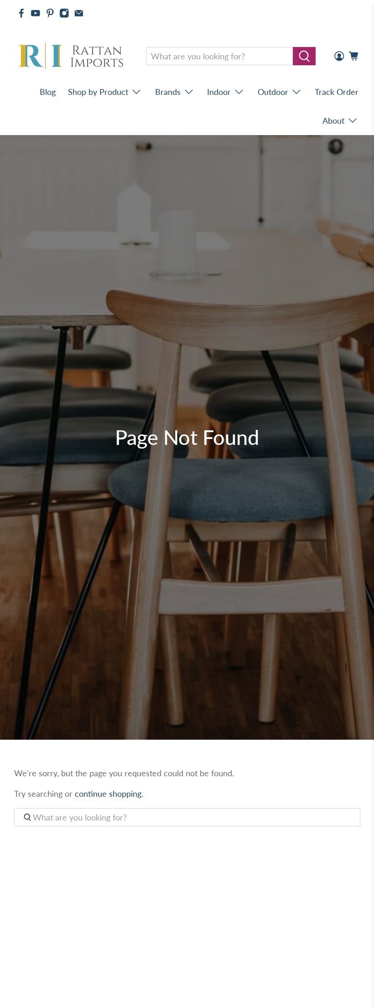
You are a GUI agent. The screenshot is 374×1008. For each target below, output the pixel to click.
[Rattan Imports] (73, 56)
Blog (48, 92)
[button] (373, 1004)
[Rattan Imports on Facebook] (21, 13)
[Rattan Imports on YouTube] (36, 13)
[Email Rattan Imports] (79, 13)
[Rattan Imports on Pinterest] (50, 13)
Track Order (336, 92)
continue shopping (108, 794)
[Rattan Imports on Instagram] (64, 13)
